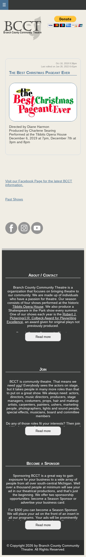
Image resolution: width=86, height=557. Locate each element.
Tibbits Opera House (27, 306)
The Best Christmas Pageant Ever (39, 72)
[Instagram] (24, 233)
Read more (43, 337)
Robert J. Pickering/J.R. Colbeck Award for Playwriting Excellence (41, 318)
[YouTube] (37, 233)
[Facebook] (11, 233)
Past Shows (14, 199)
